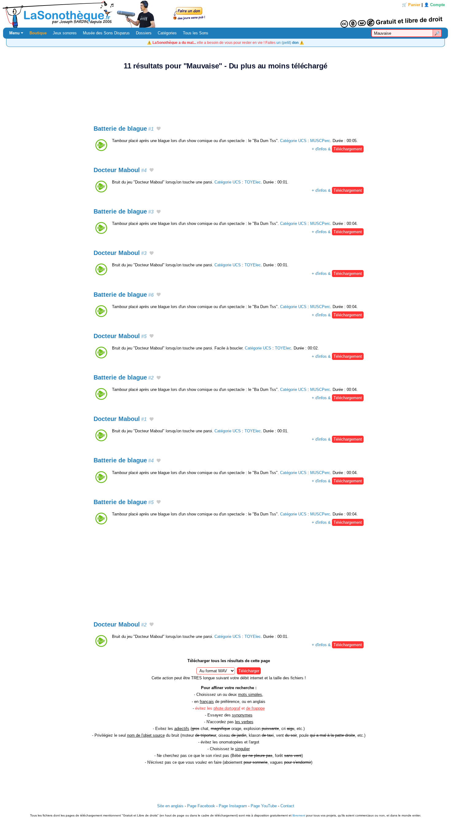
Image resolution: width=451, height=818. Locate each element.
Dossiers (144, 33)
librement (298, 815)
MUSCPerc (320, 140)
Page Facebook (201, 806)
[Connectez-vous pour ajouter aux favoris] (158, 129)
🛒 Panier (411, 4)
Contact (287, 806)
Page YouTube (264, 806)
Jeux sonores (65, 33)
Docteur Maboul (120, 170)
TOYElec (253, 182)
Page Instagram (233, 806)
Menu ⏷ (16, 33)
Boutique (38, 33)
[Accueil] (225, 14)
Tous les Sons (195, 33)
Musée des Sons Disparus (106, 33)
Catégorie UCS (293, 140)
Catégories (167, 33)
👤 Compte (434, 4)
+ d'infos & (337, 149)
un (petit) (287, 42)
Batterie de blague (124, 128)
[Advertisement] (225, 94)
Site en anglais (170, 806)
